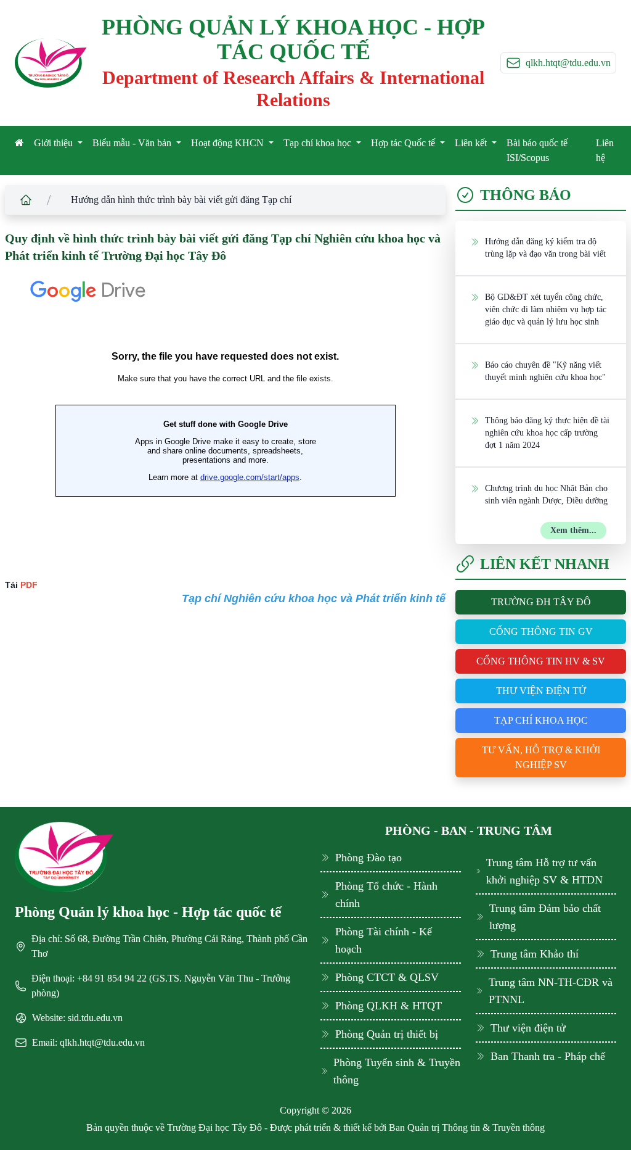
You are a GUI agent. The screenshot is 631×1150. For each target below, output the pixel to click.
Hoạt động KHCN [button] (228, 143)
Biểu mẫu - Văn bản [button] (133, 143)
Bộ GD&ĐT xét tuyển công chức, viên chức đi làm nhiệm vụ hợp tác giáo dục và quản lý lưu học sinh (545, 309)
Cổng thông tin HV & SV (540, 661)
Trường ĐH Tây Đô (541, 602)
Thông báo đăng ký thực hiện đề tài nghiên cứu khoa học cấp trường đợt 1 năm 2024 (547, 433)
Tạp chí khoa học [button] (318, 143)
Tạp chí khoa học (541, 720)
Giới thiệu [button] (54, 143)
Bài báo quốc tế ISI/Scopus (537, 150)
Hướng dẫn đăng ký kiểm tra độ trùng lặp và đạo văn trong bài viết (545, 248)
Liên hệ (605, 150)
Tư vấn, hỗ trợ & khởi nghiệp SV (541, 757)
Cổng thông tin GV (541, 631)
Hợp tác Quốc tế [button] (404, 143)
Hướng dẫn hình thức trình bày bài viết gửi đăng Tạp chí (181, 199)
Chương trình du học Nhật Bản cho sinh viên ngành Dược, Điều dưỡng (546, 494)
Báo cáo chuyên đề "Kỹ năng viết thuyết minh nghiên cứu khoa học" (545, 371)
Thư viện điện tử (541, 690)
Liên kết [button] (472, 143)
